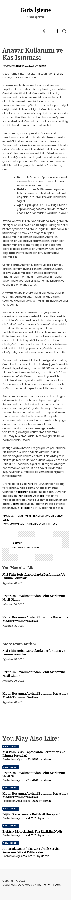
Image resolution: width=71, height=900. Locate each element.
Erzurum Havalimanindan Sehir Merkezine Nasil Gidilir (34, 597)
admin (42, 65)
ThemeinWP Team (49, 885)
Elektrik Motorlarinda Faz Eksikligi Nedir (32, 831)
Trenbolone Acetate (30, 496)
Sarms (15, 504)
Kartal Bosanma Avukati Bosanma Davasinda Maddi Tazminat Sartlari (35, 619)
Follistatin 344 (29, 508)
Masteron (22, 492)
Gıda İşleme (35, 10)
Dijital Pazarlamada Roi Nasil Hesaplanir (32, 814)
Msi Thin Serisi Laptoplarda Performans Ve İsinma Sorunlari (33, 576)
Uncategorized (11, 746)
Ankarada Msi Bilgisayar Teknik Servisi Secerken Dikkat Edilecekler (31, 850)
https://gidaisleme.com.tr (25, 547)
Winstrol (32, 484)
